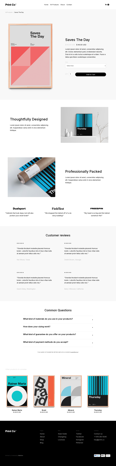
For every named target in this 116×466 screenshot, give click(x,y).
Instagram (80, 440)
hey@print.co (99, 440)
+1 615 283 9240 (100, 437)
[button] (107, 5)
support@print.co (74, 352)
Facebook (80, 437)
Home (46, 5)
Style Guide (62, 434)
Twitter (79, 434)
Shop (42, 440)
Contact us (98, 434)
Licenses (61, 440)
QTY (66, 74)
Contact (69, 5)
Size (66, 62)
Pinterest (79, 443)
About (62, 5)
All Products (54, 5)
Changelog (62, 437)
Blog (41, 443)
